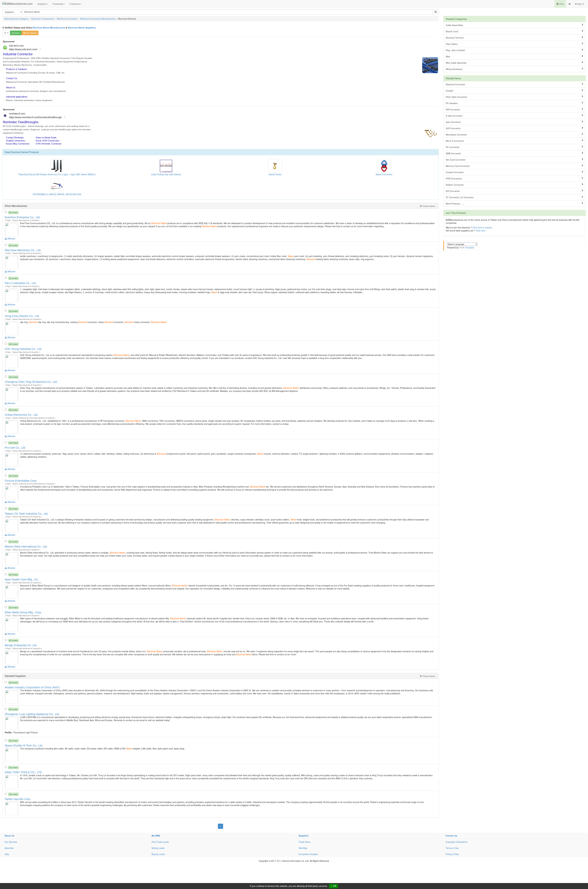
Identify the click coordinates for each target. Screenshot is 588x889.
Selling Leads (158, 848)
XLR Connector (453, 128)
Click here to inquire (482, 227)
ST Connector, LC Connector (460, 197)
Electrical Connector (455, 84)
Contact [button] (14, 212)
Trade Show (304, 841)
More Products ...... (455, 203)
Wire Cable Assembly (456, 62)
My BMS (156, 835)
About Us (9, 835)
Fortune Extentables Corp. (21, 480)
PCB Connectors (454, 178)
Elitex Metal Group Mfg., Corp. (23, 612)
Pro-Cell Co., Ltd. (15, 447)
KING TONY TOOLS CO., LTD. (24, 772)
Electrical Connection (67, 18)
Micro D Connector (455, 140)
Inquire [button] (17, 33)
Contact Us (451, 835)
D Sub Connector (454, 115)
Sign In (580, 3)
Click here (480, 230)
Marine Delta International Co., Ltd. (26, 546)
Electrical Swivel (19, 152)
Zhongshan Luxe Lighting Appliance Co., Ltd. (32, 714)
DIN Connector (453, 109)
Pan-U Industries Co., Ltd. (20, 283)
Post (561, 3)
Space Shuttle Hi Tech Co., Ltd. (24, 745)
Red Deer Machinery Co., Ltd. (23, 250)
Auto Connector (453, 122)
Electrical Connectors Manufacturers (97, 18)
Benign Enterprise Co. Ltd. (21, 645)
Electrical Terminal (455, 37)
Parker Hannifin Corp (17, 799)
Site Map (303, 848)
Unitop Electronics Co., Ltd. (21, 414)
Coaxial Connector (455, 172)
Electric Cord (452, 31)
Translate (469, 247)
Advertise (9, 848)
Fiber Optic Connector (456, 96)
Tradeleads (57, 3)
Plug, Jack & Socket (455, 50)
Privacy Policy (452, 854)
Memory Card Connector (458, 165)
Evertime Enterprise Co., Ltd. (22, 217)
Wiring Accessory (454, 69)
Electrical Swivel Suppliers (82, 27)
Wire (448, 56)
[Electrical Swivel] (12, 229)
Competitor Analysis (308, 854)
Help (7, 854)
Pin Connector (453, 147)
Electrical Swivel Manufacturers (48, 27)
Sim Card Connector (456, 159)
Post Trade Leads (160, 841)
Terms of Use (452, 848)
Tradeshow (74, 3)
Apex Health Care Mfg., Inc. (22, 579)
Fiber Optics (452, 43)
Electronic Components (42, 18)
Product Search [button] (428, 206)
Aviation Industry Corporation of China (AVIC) (32, 687)
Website (11, 238)
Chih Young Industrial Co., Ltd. (23, 349)
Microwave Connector (456, 134)
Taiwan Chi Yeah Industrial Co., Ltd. (26, 513)
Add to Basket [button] (31, 33)
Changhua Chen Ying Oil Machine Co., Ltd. (31, 382)
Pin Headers (452, 103)
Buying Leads (158, 854)
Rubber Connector (455, 184)
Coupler (449, 90)
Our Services (11, 841)
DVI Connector (453, 191)
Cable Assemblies (454, 25)
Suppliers (41, 3)
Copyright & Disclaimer (457, 841)
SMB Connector (453, 153)
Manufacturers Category (16, 18)
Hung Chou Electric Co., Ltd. (22, 316)
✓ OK (333, 886)
